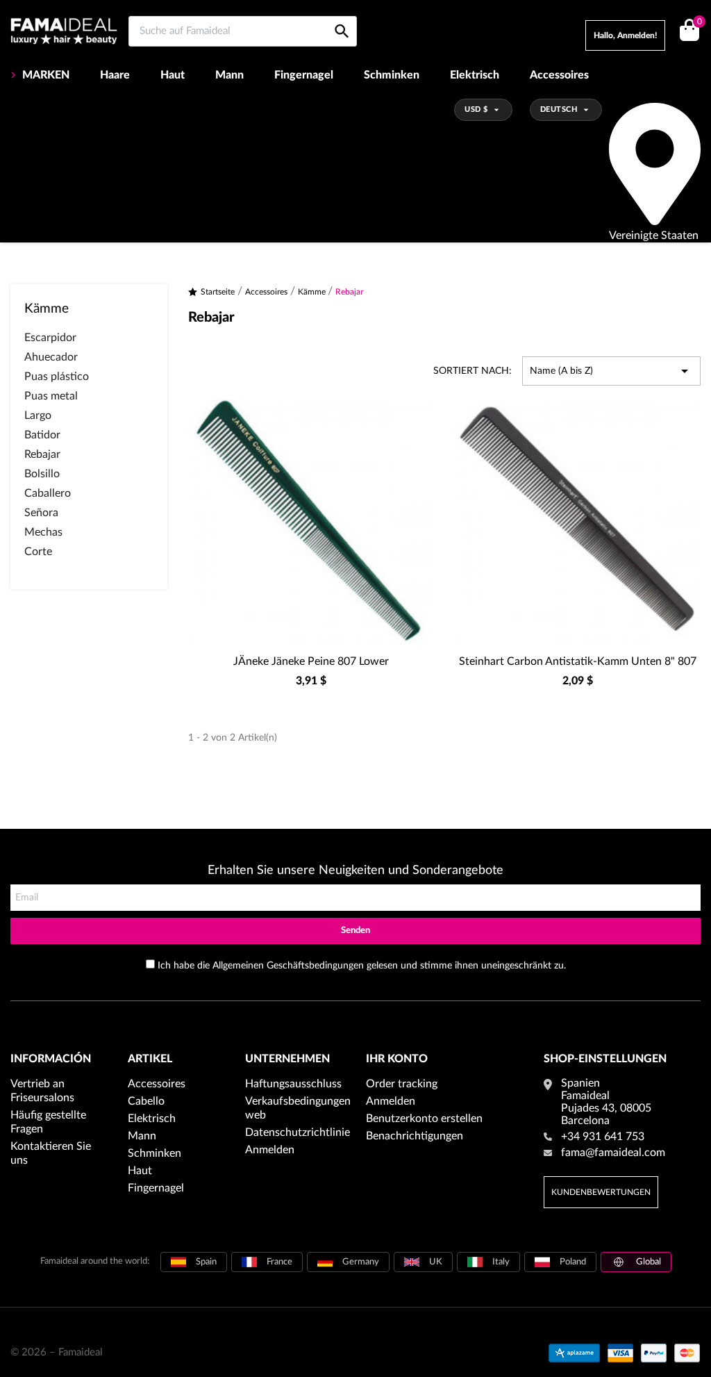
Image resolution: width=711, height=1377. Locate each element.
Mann (229, 75)
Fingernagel (303, 75)
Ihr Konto (397, 1058)
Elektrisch (474, 75)
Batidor (42, 434)
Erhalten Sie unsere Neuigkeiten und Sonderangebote (355, 870)
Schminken (391, 75)
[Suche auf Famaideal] (342, 16)
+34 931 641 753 (602, 1136)
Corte (38, 551)
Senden (355, 930)
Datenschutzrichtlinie (297, 1132)
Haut (172, 75)
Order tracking (401, 1083)
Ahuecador (51, 357)
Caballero (47, 493)
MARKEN (45, 75)
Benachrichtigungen (414, 1135)
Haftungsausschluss (293, 1083)
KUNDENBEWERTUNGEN (601, 1192)
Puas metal (51, 396)
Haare (115, 75)
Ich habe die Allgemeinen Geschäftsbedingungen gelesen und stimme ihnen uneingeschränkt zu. (362, 966)
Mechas (43, 532)
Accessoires (559, 75)
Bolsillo (42, 473)
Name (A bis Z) (611, 371)
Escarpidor (50, 337)
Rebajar (42, 454)
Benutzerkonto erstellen (424, 1118)
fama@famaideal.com (613, 1152)
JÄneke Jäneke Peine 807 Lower (311, 661)
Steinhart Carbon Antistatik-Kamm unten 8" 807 (577, 661)
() (699, 22)
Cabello (146, 1101)
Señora (41, 512)
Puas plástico (56, 376)
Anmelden (269, 1149)
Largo (37, 415)
